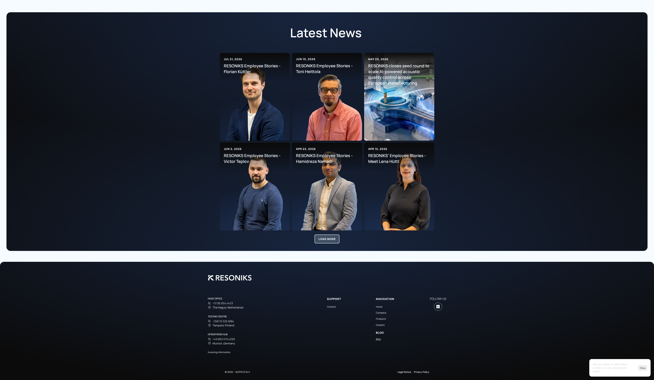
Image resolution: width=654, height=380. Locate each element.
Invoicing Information (219, 352)
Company (381, 312)
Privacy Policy (421, 372)
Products (381, 318)
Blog (378, 339)
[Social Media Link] (438, 307)
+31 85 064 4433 (223, 303)
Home (379, 306)
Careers (380, 325)
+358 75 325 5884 (223, 321)
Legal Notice (404, 372)
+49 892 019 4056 (224, 339)
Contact (331, 306)
